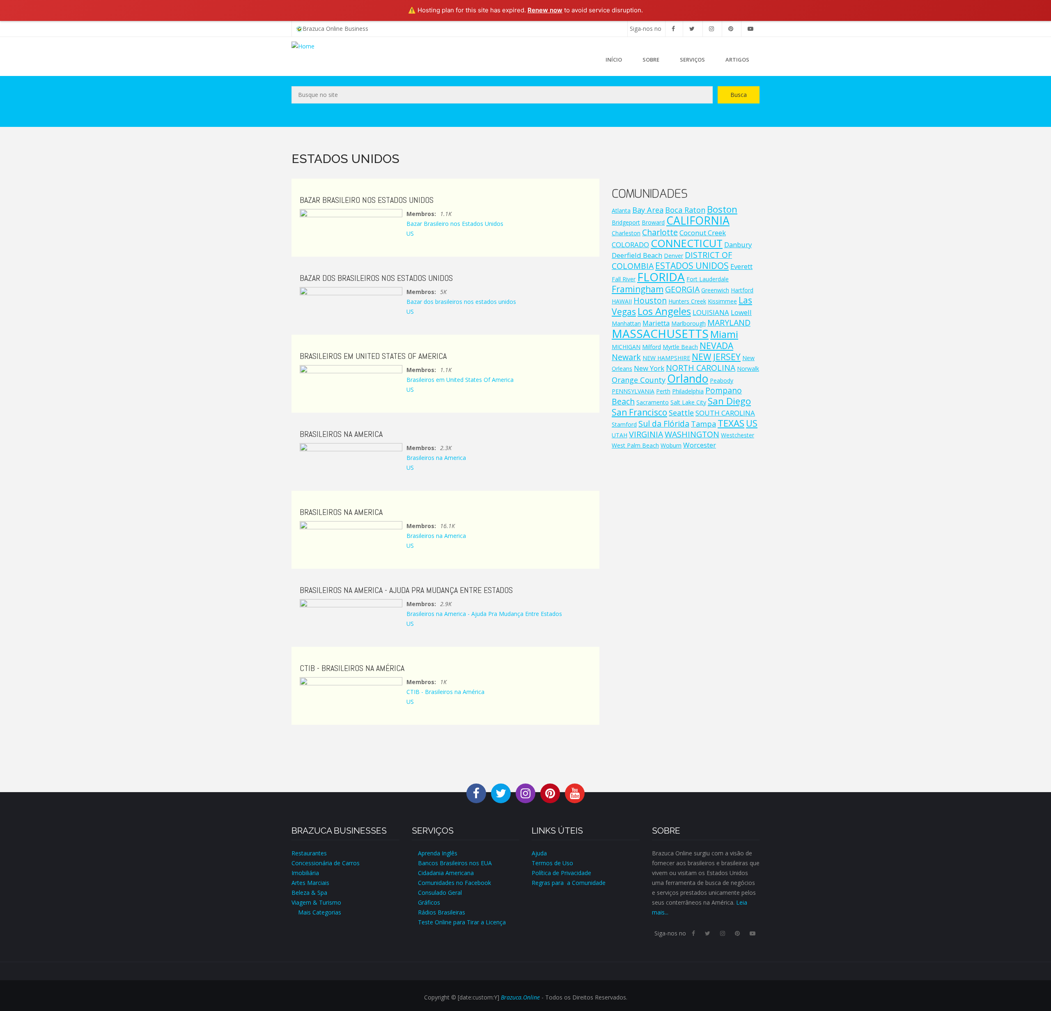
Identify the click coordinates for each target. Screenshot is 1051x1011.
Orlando (687, 378)
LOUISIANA (711, 312)
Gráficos (429, 902)
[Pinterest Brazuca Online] (550, 792)
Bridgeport (626, 222)
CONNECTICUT (687, 243)
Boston (722, 209)
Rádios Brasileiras (441, 912)
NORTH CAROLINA (700, 367)
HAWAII (622, 301)
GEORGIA (682, 289)
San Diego (729, 401)
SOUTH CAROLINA (725, 413)
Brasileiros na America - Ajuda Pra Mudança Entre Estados (484, 614)
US (410, 233)
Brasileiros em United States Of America (460, 380)
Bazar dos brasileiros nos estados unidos (461, 302)
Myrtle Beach (680, 347)
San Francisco (639, 412)
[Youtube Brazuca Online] (574, 792)
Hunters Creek (687, 301)
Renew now (545, 10)
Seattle (681, 413)
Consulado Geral (440, 892)
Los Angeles (664, 311)
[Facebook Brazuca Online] (476, 792)
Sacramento (652, 402)
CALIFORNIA (698, 220)
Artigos (737, 59)
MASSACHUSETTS (660, 333)
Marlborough (688, 323)
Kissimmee (722, 301)
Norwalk (748, 368)
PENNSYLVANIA (633, 391)
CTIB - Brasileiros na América (445, 692)
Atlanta (621, 210)
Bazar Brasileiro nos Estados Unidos (454, 223)
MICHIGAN (626, 347)
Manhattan (626, 323)
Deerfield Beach (637, 255)
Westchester (737, 435)
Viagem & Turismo (316, 902)
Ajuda (539, 853)
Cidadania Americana (446, 873)
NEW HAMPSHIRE (666, 358)
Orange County (638, 380)
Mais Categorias (316, 912)
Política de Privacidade (561, 873)
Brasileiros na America (436, 458)
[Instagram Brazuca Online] (525, 792)
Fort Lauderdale (707, 279)
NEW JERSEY (716, 357)
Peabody (721, 380)
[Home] (302, 46)
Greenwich (715, 290)
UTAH (619, 435)
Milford (651, 347)
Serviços (692, 59)
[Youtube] (750, 29)
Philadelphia (688, 391)
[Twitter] (692, 29)
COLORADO (630, 244)
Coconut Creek (702, 232)
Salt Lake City (688, 402)
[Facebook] (673, 29)
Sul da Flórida (663, 423)
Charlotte (660, 232)
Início (614, 59)
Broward (653, 222)
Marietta (656, 323)
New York (649, 368)
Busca (738, 95)
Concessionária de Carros (325, 863)
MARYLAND (728, 322)
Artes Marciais (310, 883)
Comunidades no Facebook (454, 883)
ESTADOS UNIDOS (692, 265)
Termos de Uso (552, 863)
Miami (724, 334)
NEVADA (716, 346)
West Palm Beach (635, 445)
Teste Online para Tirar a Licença (462, 922)
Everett (741, 266)
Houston (650, 300)
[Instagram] (711, 29)
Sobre (651, 59)
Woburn (671, 445)
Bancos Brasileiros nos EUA (455, 863)
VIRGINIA (646, 434)
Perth (663, 391)
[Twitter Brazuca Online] (500, 792)
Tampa (703, 424)
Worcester (699, 445)
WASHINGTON (692, 434)
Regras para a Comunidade (569, 883)
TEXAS (731, 423)
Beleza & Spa (309, 892)
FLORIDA (661, 277)
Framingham (637, 289)
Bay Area (647, 210)
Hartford (742, 290)
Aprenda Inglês (437, 853)
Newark (626, 357)
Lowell (741, 312)
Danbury (738, 244)
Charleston (626, 233)
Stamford (624, 424)
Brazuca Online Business (335, 28)
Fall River (624, 279)
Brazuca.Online (520, 997)
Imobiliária (305, 873)
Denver (673, 256)
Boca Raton (685, 210)
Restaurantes (309, 853)
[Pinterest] (730, 29)
